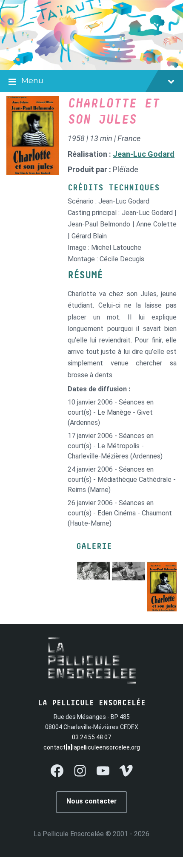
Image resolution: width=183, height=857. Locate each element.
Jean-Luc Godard (143, 154)
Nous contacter (91, 801)
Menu (32, 80)
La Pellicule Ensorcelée (69, 834)
